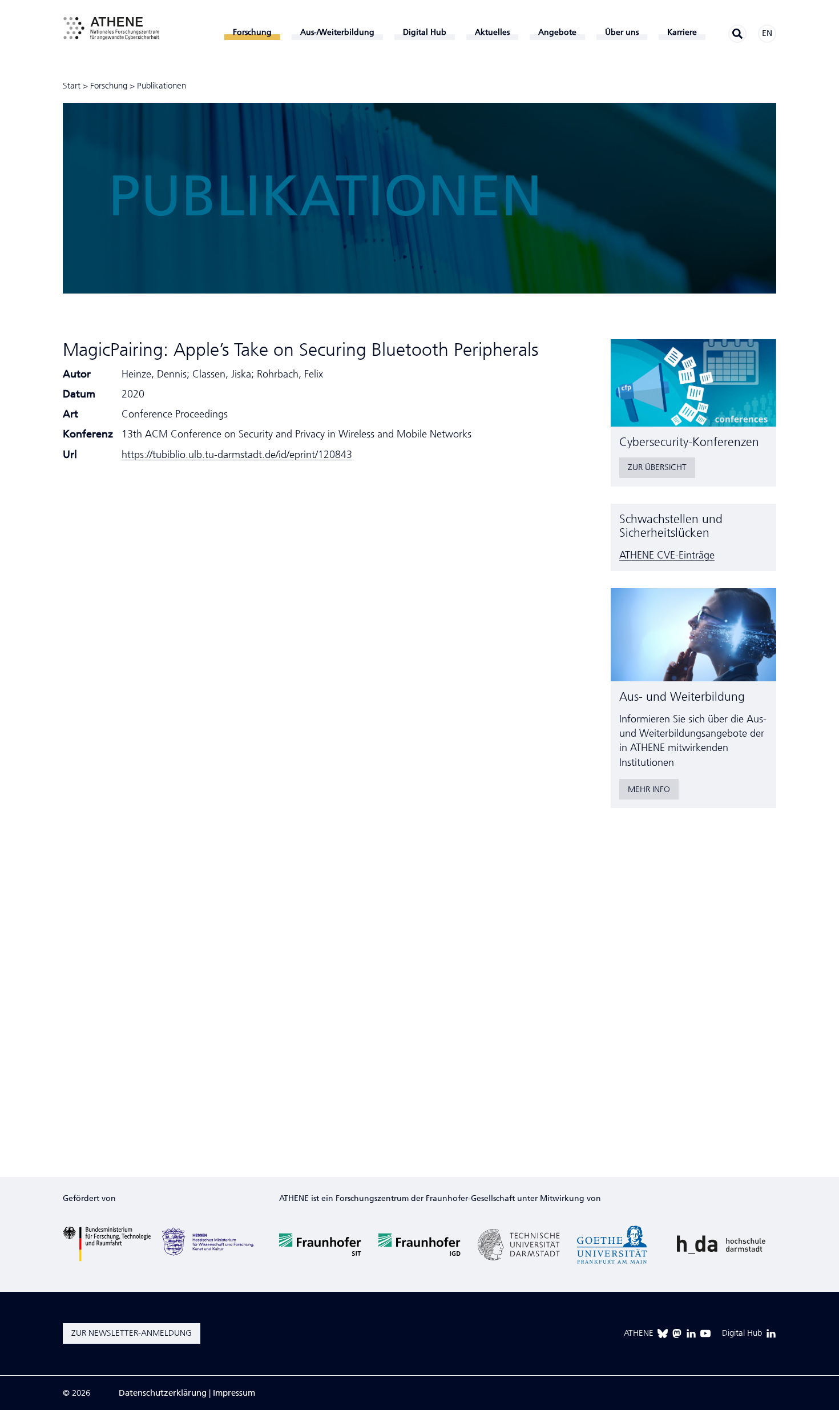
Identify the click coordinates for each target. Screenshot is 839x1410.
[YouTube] (705, 1333)
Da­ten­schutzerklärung (163, 1393)
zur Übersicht (657, 467)
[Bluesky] (663, 1333)
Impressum (234, 1393)
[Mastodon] (677, 1333)
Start (71, 86)
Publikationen (161, 86)
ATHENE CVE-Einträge (667, 555)
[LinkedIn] (691, 1333)
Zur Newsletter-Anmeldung (131, 1333)
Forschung (108, 86)
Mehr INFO (649, 789)
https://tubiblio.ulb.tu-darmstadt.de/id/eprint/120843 (237, 454)
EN (767, 33)
